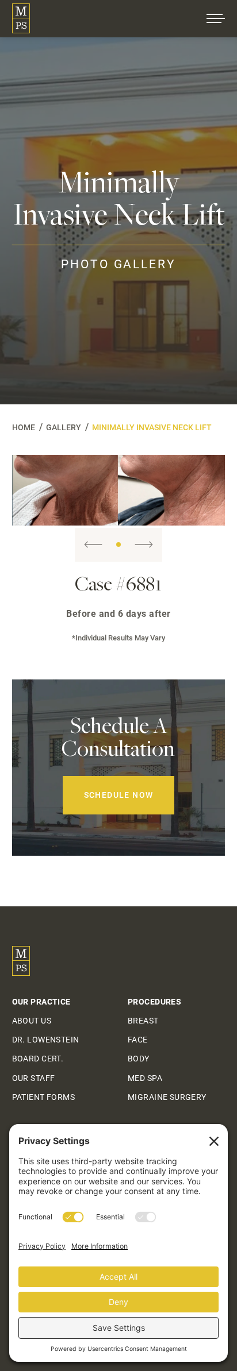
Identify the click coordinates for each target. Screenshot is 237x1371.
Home (23, 427)
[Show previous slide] (93, 545)
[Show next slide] (144, 545)
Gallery (63, 427)
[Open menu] (216, 18)
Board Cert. (38, 1058)
